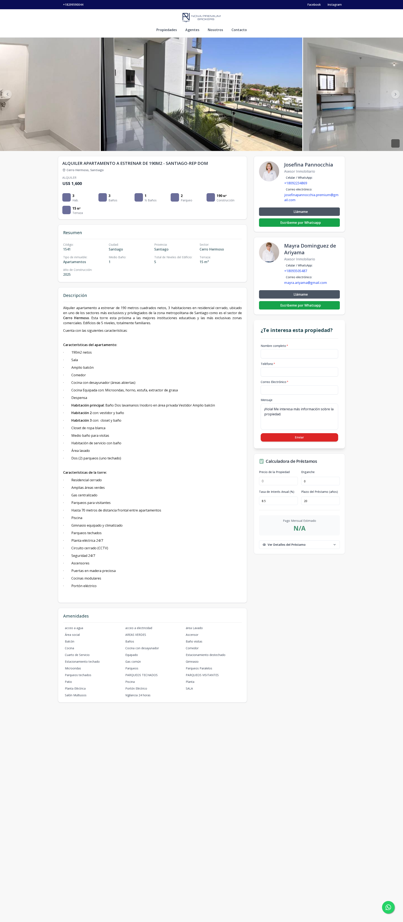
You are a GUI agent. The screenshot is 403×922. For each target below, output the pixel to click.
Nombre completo (274, 346)
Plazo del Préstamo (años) (319, 491)
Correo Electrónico (274, 382)
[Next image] (395, 94)
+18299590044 (73, 5)
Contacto (239, 30)
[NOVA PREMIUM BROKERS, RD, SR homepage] (201, 18)
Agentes (192, 30)
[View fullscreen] (395, 143)
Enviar (299, 437)
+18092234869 (295, 183)
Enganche (308, 472)
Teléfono (268, 364)
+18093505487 (295, 271)
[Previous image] (7, 94)
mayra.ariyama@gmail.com (305, 282)
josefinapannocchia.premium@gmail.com (311, 197)
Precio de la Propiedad (274, 472)
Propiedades (166, 30)
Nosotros (215, 30)
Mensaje (266, 400)
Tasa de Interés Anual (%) (276, 491)
